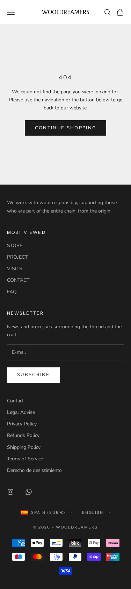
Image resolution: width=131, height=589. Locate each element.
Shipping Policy (24, 447)
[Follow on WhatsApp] (28, 491)
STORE (14, 245)
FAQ (12, 291)
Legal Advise (21, 412)
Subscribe (33, 375)
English (92, 512)
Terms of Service (25, 458)
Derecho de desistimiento (34, 470)
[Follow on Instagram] (10, 491)
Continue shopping (65, 128)
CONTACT (18, 280)
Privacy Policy (22, 424)
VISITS (14, 268)
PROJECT (17, 257)
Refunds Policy (23, 435)
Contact (15, 400)
